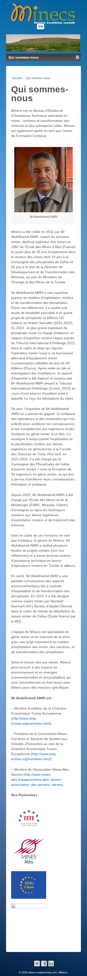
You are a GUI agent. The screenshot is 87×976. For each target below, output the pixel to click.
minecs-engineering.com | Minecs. (47, 972)
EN (40, 27)
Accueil (17, 78)
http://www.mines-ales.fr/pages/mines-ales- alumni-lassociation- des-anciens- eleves (36, 780)
